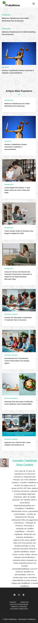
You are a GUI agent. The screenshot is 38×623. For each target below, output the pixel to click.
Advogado (5, 67)
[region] (19, 608)
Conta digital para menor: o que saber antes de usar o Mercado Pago (17, 190)
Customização (19, 614)
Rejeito (19, 619)
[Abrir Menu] (33, 4)
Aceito (19, 609)
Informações (6, 15)
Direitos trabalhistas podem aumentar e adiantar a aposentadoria (15, 147)
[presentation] (19, 53)
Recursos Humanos (11, 314)
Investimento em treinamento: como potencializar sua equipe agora (16, 360)
